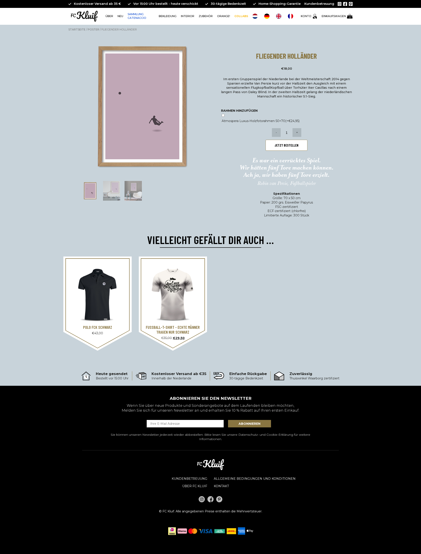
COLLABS (241, 16)
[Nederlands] (256, 16)
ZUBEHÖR (206, 16)
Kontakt (221, 486)
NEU (120, 16)
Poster (93, 29)
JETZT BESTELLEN (286, 145)
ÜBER (109, 16)
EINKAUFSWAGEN (336, 16)
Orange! (223, 16)
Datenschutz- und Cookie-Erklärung (265, 435)
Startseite (77, 29)
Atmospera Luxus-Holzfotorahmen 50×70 (261, 121)
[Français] (291, 16)
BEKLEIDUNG (168, 16)
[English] (280, 16)
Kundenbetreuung (319, 4)
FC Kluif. (168, 511)
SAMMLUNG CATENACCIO (137, 15)
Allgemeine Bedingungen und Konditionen (255, 479)
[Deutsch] (268, 16)
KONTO (306, 16)
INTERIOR (187, 16)
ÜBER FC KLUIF (194, 486)
